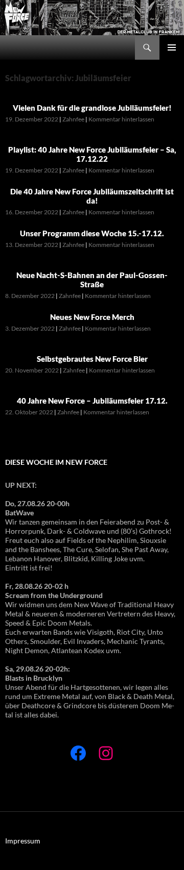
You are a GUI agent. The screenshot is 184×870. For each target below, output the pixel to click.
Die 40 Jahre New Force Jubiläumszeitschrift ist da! (92, 196)
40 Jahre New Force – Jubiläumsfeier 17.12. (92, 400)
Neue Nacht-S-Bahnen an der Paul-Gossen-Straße (92, 279)
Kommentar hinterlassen (121, 119)
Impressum (22, 840)
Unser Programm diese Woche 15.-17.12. (92, 233)
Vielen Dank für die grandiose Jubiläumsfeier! (92, 107)
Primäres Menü (171, 47)
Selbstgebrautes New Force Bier (92, 358)
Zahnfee (73, 119)
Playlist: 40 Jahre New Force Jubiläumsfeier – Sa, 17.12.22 (92, 154)
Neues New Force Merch (92, 316)
